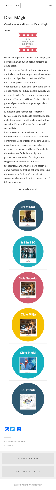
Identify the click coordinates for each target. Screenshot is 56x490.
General (9, 445)
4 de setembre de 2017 (14, 441)
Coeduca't (12, 5)
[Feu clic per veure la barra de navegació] (50, 5)
